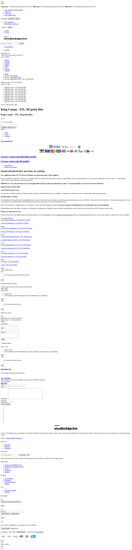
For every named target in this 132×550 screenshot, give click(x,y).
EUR (7, 31)
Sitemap (7, 472)
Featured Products (10, 482)
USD (7, 32)
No (2, 288)
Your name (4, 324)
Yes (6, 288)
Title (2, 328)
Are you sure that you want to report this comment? (16, 287)
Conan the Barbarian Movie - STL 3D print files (15, 240)
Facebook (8, 445)
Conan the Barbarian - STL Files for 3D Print (14, 223)
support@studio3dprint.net (64, 215)
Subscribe (22, 455)
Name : (3, 385)
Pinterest (7, 136)
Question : (4, 398)
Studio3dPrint (39, 532)
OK (2, 280)
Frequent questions (10, 490)
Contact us (8, 470)
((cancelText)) (5, 514)
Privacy (7, 468)
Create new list (11, 502)
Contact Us (8, 13)
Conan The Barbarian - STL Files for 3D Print (15, 231)
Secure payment (14, 10)
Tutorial (7, 492)
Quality (3, 321)
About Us (8, 11)
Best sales (8, 480)
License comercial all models (15, 161)
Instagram (8, 448)
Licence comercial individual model (18, 156)
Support (7, 484)
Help (10, 15)
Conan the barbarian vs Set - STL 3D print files (15, 248)
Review (3, 332)
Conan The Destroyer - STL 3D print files (13, 256)
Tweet (6, 134)
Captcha (4, 400)
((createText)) (15, 514)
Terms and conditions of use (13, 465)
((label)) (3, 512)
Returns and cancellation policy (14, 467)
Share (2, 129)
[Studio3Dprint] (15, 41)
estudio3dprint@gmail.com (14, 438)
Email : (3, 387)
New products (9, 478)
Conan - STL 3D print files (9, 265)
